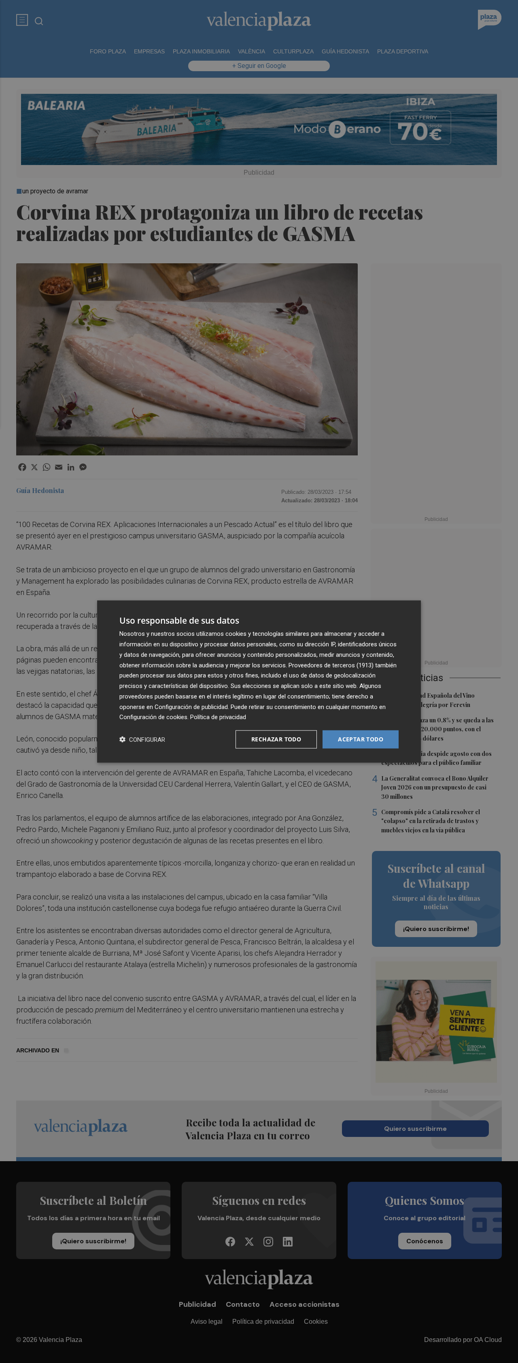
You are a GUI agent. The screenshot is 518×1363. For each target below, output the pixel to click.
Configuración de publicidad (191, 706)
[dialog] (259, 682)
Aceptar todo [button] (360, 739)
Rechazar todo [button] (276, 739)
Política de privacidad (218, 717)
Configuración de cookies (153, 717)
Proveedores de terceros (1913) (331, 665)
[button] (142, 739)
